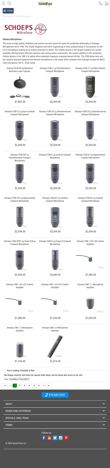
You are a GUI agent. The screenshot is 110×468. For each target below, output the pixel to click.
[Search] (9, 4)
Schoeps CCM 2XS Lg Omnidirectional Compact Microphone (20, 157)
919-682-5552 (56, 395)
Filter (10, 10)
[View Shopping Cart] (107, 4)
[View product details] (19, 97)
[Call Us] (101, 4)
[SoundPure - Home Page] (45, 5)
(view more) (30, 63)
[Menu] (3, 4)
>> (48, 385)
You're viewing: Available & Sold (20, 370)
